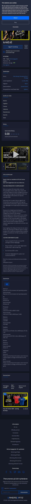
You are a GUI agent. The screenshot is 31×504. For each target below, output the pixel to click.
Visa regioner (6, 65)
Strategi (26, 78)
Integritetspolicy (15, 439)
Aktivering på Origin (15, 452)
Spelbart (26, 89)
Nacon (26, 83)
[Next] (27, 166)
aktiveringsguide (13, 59)
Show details (15, 27)
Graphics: (5, 327)
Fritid (14, 76)
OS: (4, 297)
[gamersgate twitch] (15, 472)
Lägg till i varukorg (13, 47)
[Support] (23, 472)
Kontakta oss (15, 444)
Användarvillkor (15, 436)
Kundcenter (15, 433)
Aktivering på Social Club (15, 461)
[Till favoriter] (26, 47)
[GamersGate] (16, 499)
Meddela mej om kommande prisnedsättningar (12, 51)
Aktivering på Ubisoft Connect (15, 464)
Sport (26, 76)
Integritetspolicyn (13, 488)
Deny (15, 22)
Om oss (15, 427)
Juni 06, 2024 (25, 81)
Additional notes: (5, 351)
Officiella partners (15, 430)
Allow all (15, 18)
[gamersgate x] (10, 472)
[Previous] (3, 166)
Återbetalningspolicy (15, 441)
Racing (17, 76)
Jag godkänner (10, 488)
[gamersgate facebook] (6, 472)
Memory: (5, 317)
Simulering (22, 76)
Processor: (6, 307)
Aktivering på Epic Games (15, 458)
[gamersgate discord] (19, 472)
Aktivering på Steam (15, 455)
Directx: (5, 340)
